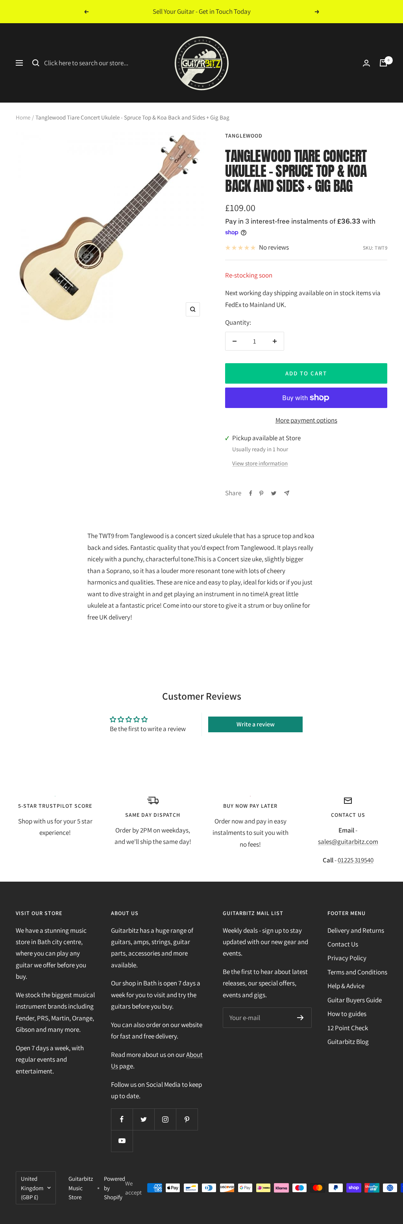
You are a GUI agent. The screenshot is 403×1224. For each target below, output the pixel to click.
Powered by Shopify (114, 1187)
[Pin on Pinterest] (261, 493)
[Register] (300, 1017)
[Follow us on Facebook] (122, 1119)
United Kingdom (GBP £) (32, 1187)
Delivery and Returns (355, 930)
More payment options (306, 420)
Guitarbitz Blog (348, 1041)
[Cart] (383, 62)
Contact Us (342, 944)
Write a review (256, 724)
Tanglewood (244, 135)
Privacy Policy (346, 958)
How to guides (346, 1013)
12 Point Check (347, 1028)
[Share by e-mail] (286, 493)
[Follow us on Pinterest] (187, 1119)
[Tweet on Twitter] (273, 493)
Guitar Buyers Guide (354, 1000)
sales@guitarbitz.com (348, 841)
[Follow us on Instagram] (165, 1119)
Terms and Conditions (357, 972)
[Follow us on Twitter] (143, 1119)
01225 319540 (355, 860)
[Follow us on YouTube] (122, 1141)
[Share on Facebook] (250, 493)
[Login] (366, 63)
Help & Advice (345, 985)
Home (23, 117)
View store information (260, 463)
